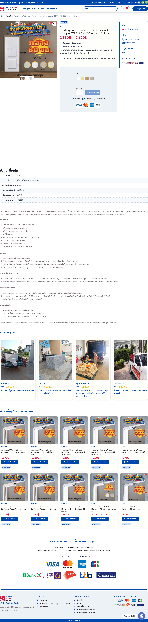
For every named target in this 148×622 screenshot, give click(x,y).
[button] (28, 8)
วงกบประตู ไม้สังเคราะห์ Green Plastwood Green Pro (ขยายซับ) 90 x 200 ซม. (133, 452)
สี (77, 73)
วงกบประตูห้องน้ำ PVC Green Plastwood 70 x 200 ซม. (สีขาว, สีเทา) (103, 508)
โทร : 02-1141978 (116, 2)
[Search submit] (114, 9)
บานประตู (10, 15)
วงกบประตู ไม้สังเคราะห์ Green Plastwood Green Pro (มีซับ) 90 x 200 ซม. (44, 452)
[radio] (78, 78)
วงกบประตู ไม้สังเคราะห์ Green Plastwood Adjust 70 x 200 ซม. (13, 507)
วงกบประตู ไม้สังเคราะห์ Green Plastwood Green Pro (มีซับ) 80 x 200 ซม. (74, 508)
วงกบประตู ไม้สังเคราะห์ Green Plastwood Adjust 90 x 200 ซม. (13, 451)
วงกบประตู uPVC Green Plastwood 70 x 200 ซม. (131, 507)
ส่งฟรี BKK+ (64, 23)
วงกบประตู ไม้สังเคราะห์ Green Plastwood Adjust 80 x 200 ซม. (43, 507)
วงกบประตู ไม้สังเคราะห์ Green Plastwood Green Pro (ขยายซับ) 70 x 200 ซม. (73, 452)
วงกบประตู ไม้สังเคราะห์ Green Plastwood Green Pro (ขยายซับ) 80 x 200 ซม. (103, 452)
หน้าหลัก (2, 15)
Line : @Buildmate (99, 2)
